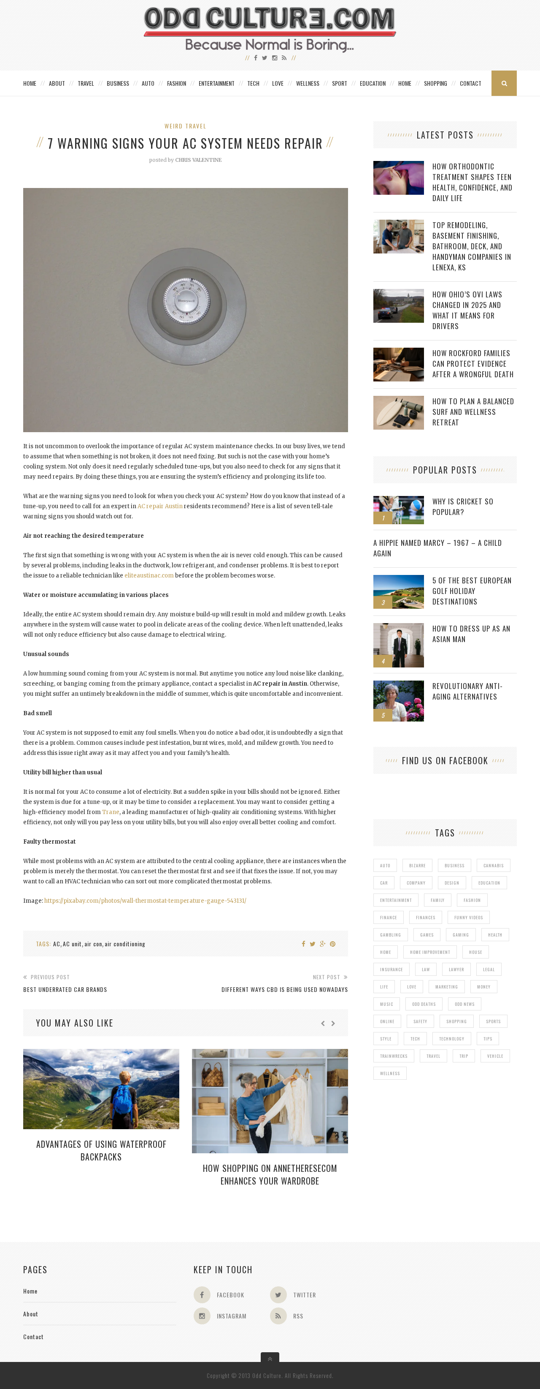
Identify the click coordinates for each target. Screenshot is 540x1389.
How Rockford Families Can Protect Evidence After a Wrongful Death (473, 363)
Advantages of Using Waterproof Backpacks (101, 1150)
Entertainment (217, 83)
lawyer (456, 969)
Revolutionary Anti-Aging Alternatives (467, 691)
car (384, 883)
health (495, 934)
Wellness (307, 83)
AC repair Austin (160, 506)
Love (278, 83)
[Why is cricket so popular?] (398, 500)
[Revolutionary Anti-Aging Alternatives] (398, 685)
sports (493, 1021)
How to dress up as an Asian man (471, 633)
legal (489, 969)
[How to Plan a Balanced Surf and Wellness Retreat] (398, 400)
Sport (339, 83)
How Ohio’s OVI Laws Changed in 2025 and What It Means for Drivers (467, 310)
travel (433, 1056)
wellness (390, 1073)
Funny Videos (468, 917)
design (452, 883)
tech (415, 1038)
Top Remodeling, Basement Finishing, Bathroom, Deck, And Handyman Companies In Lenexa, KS (471, 246)
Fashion (176, 83)
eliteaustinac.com (149, 575)
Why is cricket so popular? (463, 506)
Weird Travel (186, 125)
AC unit (72, 943)
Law (426, 969)
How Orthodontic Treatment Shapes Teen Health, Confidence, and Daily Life (472, 182)
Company (416, 883)
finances (425, 917)
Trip (463, 1056)
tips (487, 1038)
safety (420, 1021)
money (484, 986)
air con (93, 943)
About (57, 83)
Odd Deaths (424, 1004)
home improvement (430, 952)
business (454, 865)
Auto (148, 83)
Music (386, 1004)
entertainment (396, 900)
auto (385, 865)
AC (56, 943)
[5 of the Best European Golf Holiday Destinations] (398, 579)
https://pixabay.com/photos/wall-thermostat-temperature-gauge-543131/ (145, 900)
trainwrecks (394, 1056)
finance (388, 917)
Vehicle (495, 1056)
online (387, 1021)
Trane (110, 812)
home (385, 952)
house (475, 952)
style (386, 1038)
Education (373, 83)
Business (118, 83)
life (384, 986)
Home (29, 83)
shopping (456, 1021)
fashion (472, 900)
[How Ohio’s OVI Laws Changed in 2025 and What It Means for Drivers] (398, 293)
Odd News (465, 1004)
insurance (391, 969)
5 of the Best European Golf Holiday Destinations (472, 591)
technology (451, 1038)
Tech (253, 83)
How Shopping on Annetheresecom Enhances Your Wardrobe (270, 1174)
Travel (86, 83)
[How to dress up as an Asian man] (398, 627)
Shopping (435, 83)
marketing (446, 986)
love (411, 986)
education (489, 883)
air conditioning (125, 943)
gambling (390, 934)
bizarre (417, 865)
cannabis (493, 865)
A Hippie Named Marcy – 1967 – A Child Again (437, 547)
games (427, 934)
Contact (470, 83)
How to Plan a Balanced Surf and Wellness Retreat (473, 412)
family (438, 900)
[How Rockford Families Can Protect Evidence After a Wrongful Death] (398, 352)
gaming (461, 934)
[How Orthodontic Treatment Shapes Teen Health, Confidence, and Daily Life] (398, 165)
